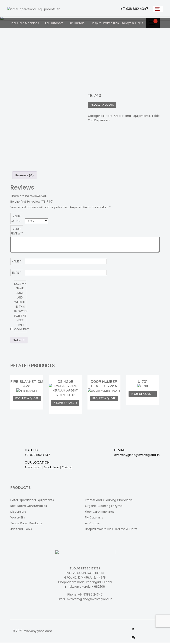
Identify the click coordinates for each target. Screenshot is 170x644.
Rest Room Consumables (28, 506)
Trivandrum (33, 467)
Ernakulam (51, 467)
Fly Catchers (54, 23)
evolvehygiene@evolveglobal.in (137, 455)
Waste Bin (17, 517)
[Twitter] (145, 629)
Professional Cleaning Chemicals (108, 500)
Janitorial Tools (21, 529)
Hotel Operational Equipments (128, 116)
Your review (17, 231)
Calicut (67, 467)
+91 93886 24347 (90, 594)
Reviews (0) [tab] (24, 175)
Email (17, 273)
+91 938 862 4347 (134, 8)
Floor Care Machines (24, 23)
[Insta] (145, 637)
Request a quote (102, 104)
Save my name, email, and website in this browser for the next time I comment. (20, 306)
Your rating (17, 218)
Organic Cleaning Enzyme (104, 506)
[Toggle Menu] (158, 9)
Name (17, 261)
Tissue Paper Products (26, 523)
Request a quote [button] (26, 398)
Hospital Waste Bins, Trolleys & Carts (117, 23)
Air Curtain (77, 23)
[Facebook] (145, 620)
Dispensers (18, 512)
